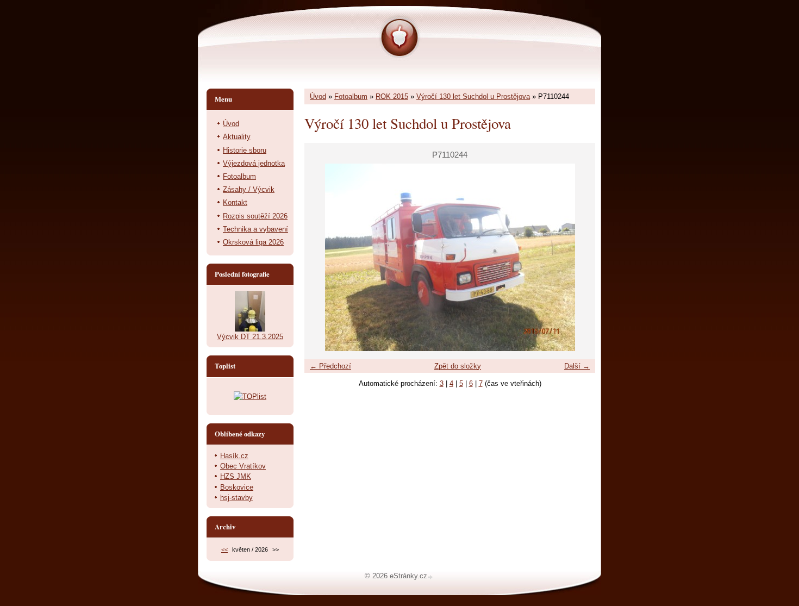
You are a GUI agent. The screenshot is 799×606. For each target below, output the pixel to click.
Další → (577, 366)
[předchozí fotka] (322, 257)
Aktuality (237, 137)
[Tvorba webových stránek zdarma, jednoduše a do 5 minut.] (431, 576)
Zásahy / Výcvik (248, 189)
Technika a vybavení (255, 229)
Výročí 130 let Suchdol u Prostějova (473, 96)
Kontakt (235, 202)
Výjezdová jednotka (254, 163)
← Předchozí (330, 366)
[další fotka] (577, 257)
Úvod (318, 96)
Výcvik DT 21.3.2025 (250, 337)
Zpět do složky (457, 366)
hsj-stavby (236, 497)
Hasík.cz (234, 456)
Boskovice (236, 487)
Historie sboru (244, 150)
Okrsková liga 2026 (253, 242)
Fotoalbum (350, 96)
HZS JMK (235, 476)
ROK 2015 (392, 96)
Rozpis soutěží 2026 (255, 216)
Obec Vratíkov (243, 466)
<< (224, 549)
